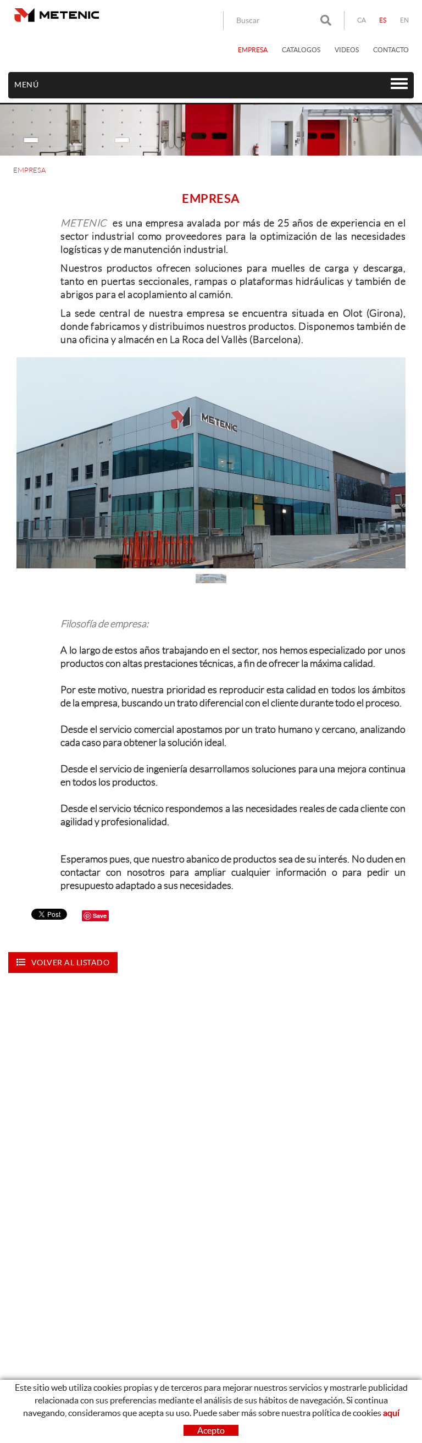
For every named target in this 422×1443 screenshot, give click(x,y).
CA (362, 20)
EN (404, 20)
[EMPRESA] (211, 463)
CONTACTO (391, 49)
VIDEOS (347, 49)
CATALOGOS (301, 49)
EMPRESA (253, 49)
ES (383, 20)
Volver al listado (70, 962)
